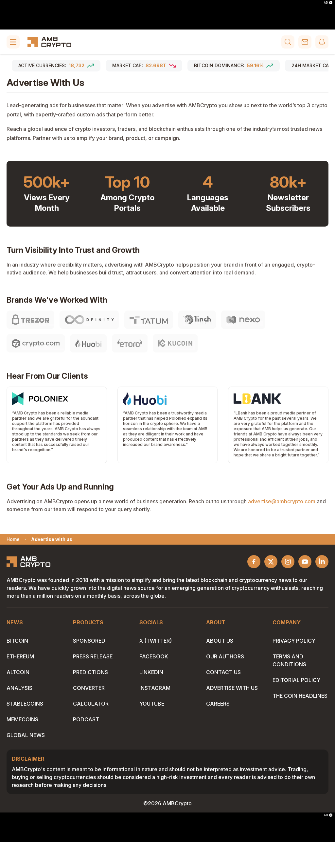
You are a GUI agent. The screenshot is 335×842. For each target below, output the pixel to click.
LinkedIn (151, 672)
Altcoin (18, 672)
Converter (89, 688)
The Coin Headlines (300, 695)
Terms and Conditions (289, 660)
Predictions (90, 672)
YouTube (151, 703)
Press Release (93, 656)
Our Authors (225, 656)
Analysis (19, 688)
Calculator (91, 703)
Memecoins (22, 719)
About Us (219, 640)
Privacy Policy (294, 640)
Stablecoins (25, 703)
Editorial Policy (296, 680)
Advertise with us (232, 688)
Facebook (153, 656)
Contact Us (223, 672)
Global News (26, 735)
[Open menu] (13, 42)
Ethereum (20, 656)
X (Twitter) (155, 640)
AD (326, 2)
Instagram (154, 688)
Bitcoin (17, 640)
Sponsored (89, 640)
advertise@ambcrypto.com (281, 501)
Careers (218, 703)
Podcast (86, 719)
